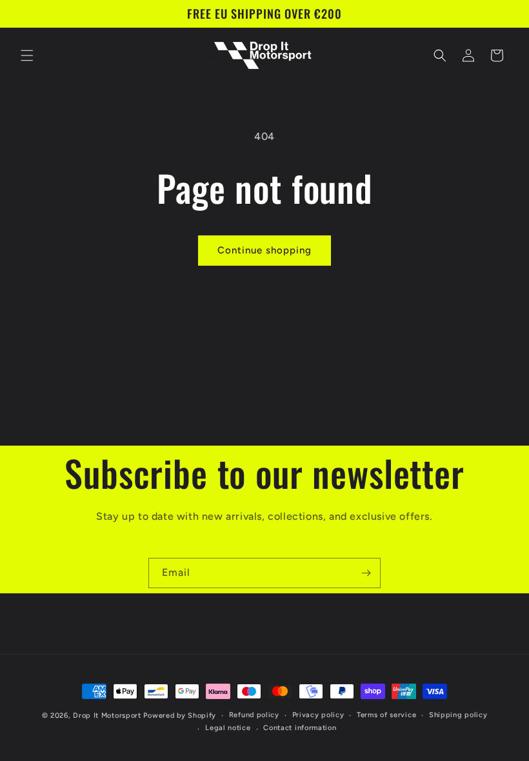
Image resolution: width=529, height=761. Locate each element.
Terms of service (386, 715)
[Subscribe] (366, 573)
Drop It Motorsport (107, 715)
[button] (27, 55)
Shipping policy (458, 715)
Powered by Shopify (179, 715)
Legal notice (227, 728)
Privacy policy (318, 715)
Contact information (299, 728)
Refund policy (254, 715)
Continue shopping (264, 250)
